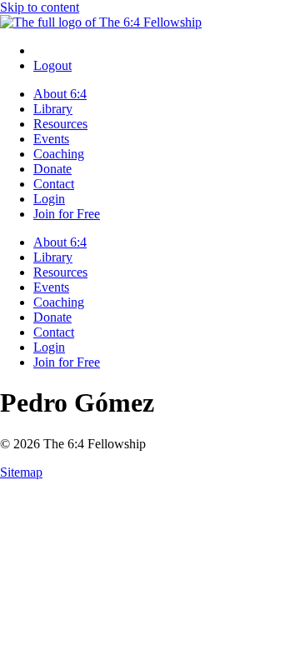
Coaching (58, 154)
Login (49, 199)
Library (52, 109)
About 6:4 (60, 94)
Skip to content (39, 7)
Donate (52, 169)
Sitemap (21, 472)
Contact (53, 184)
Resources (60, 124)
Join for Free (66, 214)
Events (51, 139)
